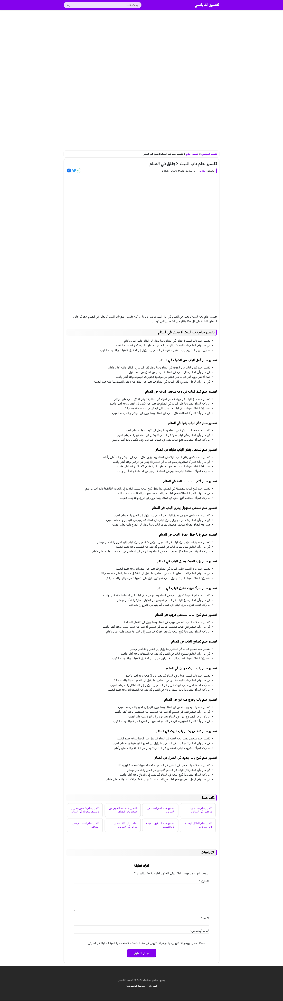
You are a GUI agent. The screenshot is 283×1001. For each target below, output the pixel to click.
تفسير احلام (192, 154)
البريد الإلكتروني (199, 930)
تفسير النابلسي (207, 4)
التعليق (204, 881)
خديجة (202, 171)
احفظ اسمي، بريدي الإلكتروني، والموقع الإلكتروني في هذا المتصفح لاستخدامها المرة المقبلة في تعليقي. (146, 943)
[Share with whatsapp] (79, 170)
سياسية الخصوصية (135, 986)
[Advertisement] (141, 80)
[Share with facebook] (69, 170)
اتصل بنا (153, 986)
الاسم (205, 918)
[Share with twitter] (74, 170)
